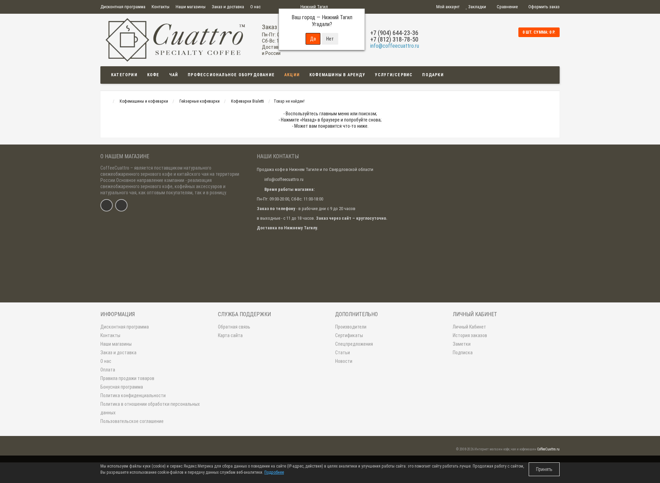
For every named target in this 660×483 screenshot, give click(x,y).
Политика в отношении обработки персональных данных (150, 408)
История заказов (470, 335)
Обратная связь (234, 327)
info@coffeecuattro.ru (394, 46)
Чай (173, 74)
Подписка (463, 352)
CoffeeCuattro (114, 168)
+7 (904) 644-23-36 (394, 32)
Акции (292, 74)
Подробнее (274, 472)
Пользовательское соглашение (132, 421)
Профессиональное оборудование (231, 74)
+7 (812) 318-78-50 (394, 39)
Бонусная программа (121, 387)
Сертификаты (349, 335)
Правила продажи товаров (127, 378)
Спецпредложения (354, 344)
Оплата (107, 369)
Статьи (342, 352)
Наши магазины (191, 6)
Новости (343, 361)
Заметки (462, 344)
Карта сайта (230, 335)
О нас (255, 6)
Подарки (432, 74)
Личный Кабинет (469, 327)
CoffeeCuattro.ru (548, 449)
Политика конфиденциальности (133, 395)
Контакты (160, 6)
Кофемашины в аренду (337, 74)
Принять (544, 469)
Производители (350, 327)
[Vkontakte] (106, 205)
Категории (124, 74)
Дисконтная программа (122, 6)
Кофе (153, 74)
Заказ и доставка (228, 6)
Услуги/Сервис (394, 74)
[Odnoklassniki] (121, 205)
